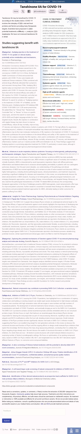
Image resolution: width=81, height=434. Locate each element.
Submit (7, 421)
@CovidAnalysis (24, 429)
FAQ (33, 429)
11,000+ (30, 29)
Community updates (23, 394)
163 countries (71, 43)
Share (15, 429)
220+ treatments (67, 33)
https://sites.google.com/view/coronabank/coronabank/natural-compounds (28, 386)
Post (6, 429)
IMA (42, 404)
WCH (48, 404)
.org (20, 2)
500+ (46, 28)
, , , (20, 57)
